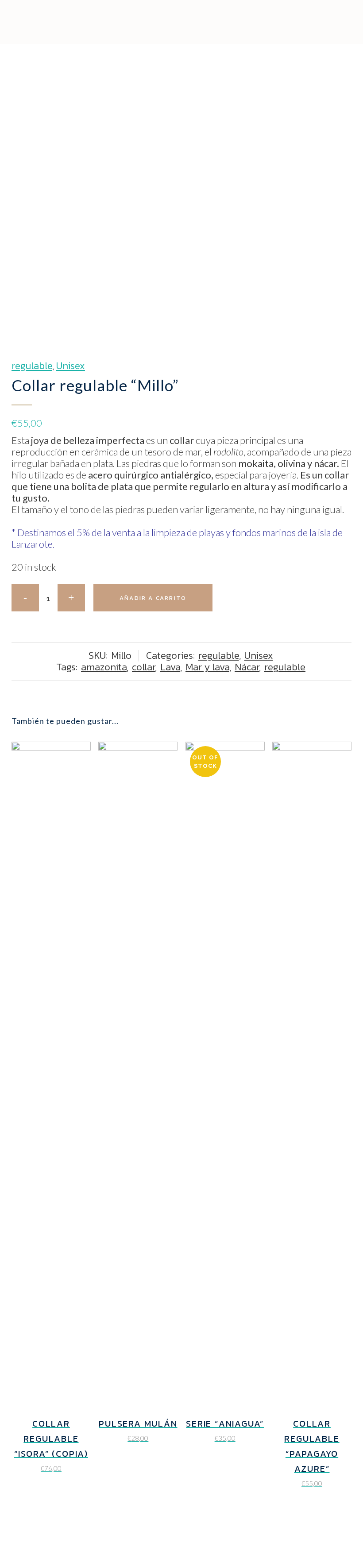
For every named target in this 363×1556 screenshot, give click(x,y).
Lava (170, 667)
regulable (32, 365)
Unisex (70, 365)
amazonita (104, 667)
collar (143, 667)
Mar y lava (207, 667)
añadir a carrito (153, 598)
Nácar (247, 667)
